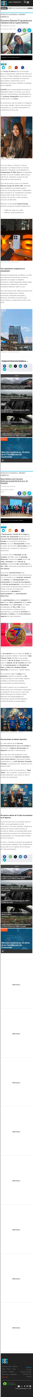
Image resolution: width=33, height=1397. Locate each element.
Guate (3, 1369)
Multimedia (13, 1374)
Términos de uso (27, 1374)
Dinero (22, 14)
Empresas (5, 17)
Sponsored (5, 1377)
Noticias (15, 1366)
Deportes (4, 1371)
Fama (14, 1369)
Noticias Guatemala (9, 14)
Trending (11, 1371)
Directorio (28, 1376)
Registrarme (17, 2)
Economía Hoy (6, 1366)
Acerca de (28, 1369)
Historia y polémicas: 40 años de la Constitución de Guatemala (15, 454)
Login (10, 2)
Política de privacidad (25, 1372)
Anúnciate (28, 1367)
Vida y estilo (5, 1374)
